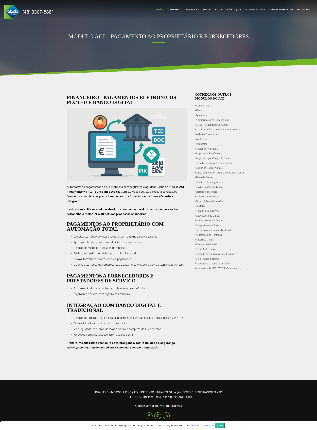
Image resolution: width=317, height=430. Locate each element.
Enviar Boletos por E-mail (209, 187)
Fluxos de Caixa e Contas (209, 167)
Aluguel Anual (203, 105)
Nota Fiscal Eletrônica (207, 196)
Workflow (201, 139)
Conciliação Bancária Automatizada (214, 163)
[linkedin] (166, 415)
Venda (199, 110)
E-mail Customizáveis (207, 210)
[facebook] (149, 415)
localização (224, 9)
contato (304, 9)
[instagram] (157, 415)
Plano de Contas (204, 177)
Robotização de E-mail (208, 215)
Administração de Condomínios (212, 120)
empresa (175, 9)
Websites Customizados (208, 134)
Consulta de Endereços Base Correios (215, 254)
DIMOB (200, 206)
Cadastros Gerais (204, 239)
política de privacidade (251, 9)
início (161, 9)
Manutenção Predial (206, 244)
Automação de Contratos (209, 234)
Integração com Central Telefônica (214, 230)
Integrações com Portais (208, 225)
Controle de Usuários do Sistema (213, 263)
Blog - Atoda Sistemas (207, 258)
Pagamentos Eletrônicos (208, 153)
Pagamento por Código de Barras (213, 158)
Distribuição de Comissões (210, 201)
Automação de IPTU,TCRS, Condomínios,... (219, 268)
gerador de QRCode (282, 9)
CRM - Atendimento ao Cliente (212, 124)
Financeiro (201, 143)
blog (208, 9)
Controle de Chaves (206, 249)
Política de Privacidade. (203, 425)
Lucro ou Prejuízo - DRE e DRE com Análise (220, 172)
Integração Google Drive (209, 220)
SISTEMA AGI (192, 9)
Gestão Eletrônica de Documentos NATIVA (219, 129)
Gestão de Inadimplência (209, 182)
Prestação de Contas (206, 191)
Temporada (202, 115)
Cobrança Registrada (207, 148)
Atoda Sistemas (172, 405)
